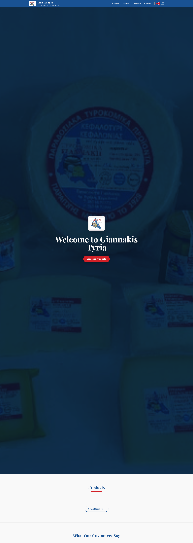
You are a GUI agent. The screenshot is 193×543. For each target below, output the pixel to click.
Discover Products (96, 259)
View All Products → (97, 509)
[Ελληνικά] (162, 3)
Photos (126, 3)
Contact (147, 3)
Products (115, 3)
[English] (158, 3)
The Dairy (136, 3)
